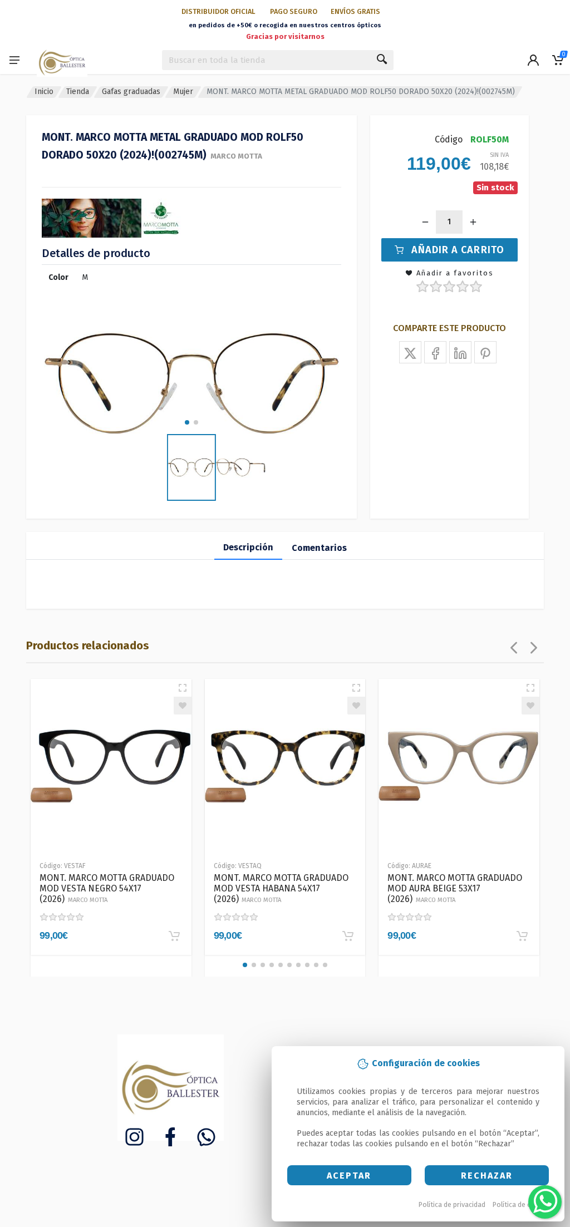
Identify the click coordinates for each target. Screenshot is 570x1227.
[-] (425, 222)
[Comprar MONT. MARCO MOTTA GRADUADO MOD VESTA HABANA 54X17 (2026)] (348, 936)
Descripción (248, 547)
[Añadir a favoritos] (182, 705)
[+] (473, 222)
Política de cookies (522, 1204)
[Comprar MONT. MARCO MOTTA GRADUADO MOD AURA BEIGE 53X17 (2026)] (522, 936)
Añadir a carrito (457, 250)
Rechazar (487, 1175)
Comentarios (319, 548)
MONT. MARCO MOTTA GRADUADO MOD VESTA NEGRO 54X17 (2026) (107, 888)
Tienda (77, 91)
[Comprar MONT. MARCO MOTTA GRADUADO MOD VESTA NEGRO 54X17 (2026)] (174, 936)
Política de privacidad (452, 1204)
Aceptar (349, 1175)
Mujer (183, 91)
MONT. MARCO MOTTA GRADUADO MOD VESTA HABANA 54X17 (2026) (281, 888)
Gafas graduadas (131, 91)
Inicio (44, 91)
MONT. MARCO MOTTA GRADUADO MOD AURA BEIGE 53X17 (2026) (454, 888)
